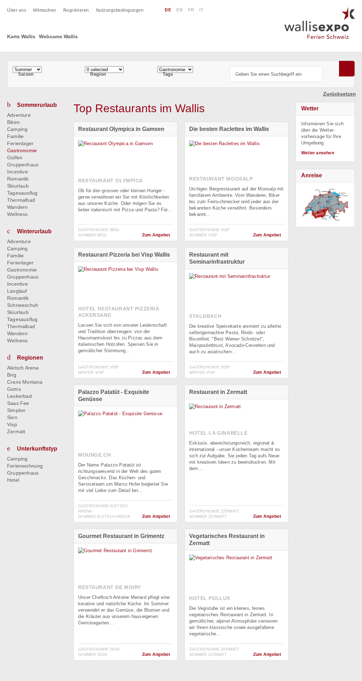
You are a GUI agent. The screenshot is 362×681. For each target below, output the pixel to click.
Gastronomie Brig (99, 230)
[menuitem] (20, 10)
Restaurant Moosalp (221, 179)
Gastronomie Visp (209, 230)
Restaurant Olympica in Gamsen (121, 129)
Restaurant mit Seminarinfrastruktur (217, 258)
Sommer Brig (92, 235)
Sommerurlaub (37, 105)
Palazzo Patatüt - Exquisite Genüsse (113, 395)
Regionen (30, 358)
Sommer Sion (92, 654)
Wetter (310, 108)
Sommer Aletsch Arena (104, 516)
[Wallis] (325, 205)
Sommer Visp (203, 235)
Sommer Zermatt (208, 516)
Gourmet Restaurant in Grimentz (121, 536)
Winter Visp (91, 372)
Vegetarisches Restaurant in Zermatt (227, 539)
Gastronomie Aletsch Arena (103, 508)
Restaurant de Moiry (109, 587)
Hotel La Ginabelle (218, 433)
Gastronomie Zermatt (214, 511)
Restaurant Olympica (110, 180)
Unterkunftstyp (37, 449)
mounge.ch (94, 455)
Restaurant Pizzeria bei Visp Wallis (124, 255)
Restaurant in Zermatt (218, 392)
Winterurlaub (34, 231)
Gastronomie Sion (99, 649)
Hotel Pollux (209, 598)
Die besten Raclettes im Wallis (229, 129)
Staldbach (205, 316)
